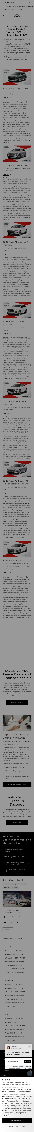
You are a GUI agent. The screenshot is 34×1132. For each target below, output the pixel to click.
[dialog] (17, 1104)
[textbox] (18, 1061)
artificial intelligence (14, 1068)
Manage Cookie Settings (17, 1126)
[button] (18, 1056)
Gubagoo (21, 1066)
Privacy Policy (9, 1106)
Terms (30, 1068)
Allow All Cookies (17, 1120)
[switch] (29, 1073)
